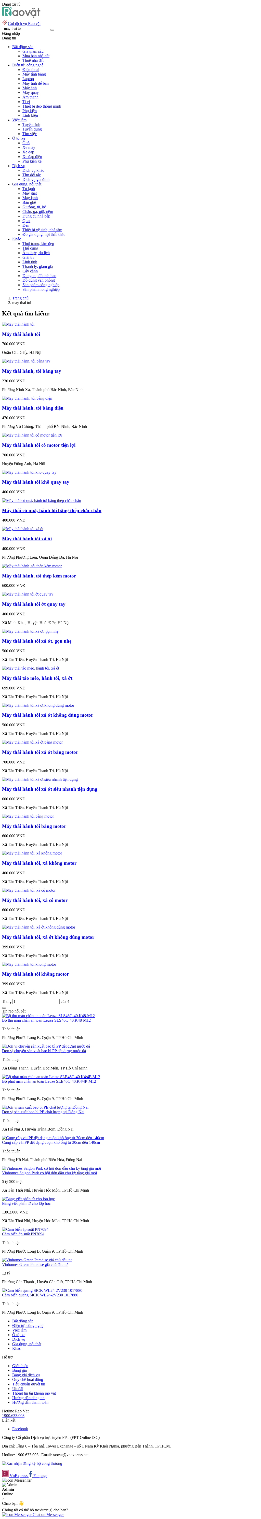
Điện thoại (30, 69)
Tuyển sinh (31, 124)
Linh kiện (30, 115)
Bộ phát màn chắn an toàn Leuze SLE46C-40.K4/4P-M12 (49, 1081)
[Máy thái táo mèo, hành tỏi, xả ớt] (30, 668)
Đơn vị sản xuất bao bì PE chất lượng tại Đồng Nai (43, 1112)
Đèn (25, 225)
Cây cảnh (30, 271)
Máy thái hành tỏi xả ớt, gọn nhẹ (36, 641)
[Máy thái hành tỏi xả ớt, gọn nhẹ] (30, 631)
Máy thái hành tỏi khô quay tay (35, 482)
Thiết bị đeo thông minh (41, 106)
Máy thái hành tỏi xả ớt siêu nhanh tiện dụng (49, 789)
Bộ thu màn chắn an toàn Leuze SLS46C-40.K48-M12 (46, 1020)
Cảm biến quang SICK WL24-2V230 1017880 (40, 1295)
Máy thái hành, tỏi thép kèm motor (39, 575)
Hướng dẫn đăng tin (28, 1398)
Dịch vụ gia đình (35, 179)
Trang (7, 1001)
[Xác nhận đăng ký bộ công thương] (32, 1463)
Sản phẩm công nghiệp (40, 285)
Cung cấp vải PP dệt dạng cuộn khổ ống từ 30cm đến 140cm (51, 1142)
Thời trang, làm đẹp (38, 243)
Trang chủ (20, 298)
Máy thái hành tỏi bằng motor (34, 826)
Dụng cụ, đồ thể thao (39, 275)
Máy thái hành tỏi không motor (35, 974)
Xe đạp (28, 152)
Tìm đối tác (31, 175)
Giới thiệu (20, 1366)
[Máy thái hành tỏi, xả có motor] (29, 890)
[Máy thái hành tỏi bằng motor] (28, 816)
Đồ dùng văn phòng (38, 280)
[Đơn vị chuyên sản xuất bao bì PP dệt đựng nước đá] (46, 1046)
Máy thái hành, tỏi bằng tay (31, 371)
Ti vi (26, 101)
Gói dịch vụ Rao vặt (24, 23)
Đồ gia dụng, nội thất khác (43, 234)
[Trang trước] (4, 1008)
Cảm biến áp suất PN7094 (23, 1234)
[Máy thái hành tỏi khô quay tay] (29, 472)
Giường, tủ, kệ (34, 207)
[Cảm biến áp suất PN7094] (25, 1229)
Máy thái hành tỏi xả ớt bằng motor (40, 752)
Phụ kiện (29, 111)
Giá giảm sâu (33, 51)
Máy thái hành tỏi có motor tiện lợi (38, 445)
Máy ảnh (29, 88)
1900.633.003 (13, 1415)
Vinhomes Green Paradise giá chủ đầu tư (35, 1264)
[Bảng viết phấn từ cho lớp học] (28, 1199)
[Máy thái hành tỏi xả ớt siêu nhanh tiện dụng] (40, 779)
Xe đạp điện (32, 156)
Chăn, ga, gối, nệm (37, 211)
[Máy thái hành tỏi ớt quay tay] (27, 594)
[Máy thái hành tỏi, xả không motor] (32, 853)
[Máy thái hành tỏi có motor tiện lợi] (32, 435)
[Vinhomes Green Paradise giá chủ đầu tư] (37, 1260)
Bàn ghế (29, 202)
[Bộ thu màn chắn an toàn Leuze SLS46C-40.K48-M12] (48, 1016)
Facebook (20, 1429)
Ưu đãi (17, 1388)
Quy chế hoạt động (27, 1379)
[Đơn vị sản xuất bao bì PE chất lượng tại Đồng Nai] (45, 1107)
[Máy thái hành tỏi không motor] (29, 964)
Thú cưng (30, 248)
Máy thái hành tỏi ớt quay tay (34, 604)
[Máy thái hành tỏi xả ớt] (22, 529)
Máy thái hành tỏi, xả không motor (39, 863)
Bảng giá (19, 1370)
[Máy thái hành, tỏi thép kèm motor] (32, 566)
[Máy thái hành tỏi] (18, 324)
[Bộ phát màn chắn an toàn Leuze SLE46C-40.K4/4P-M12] (51, 1077)
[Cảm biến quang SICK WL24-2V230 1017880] (42, 1290)
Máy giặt (29, 193)
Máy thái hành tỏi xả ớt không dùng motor (47, 715)
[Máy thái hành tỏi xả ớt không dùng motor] (38, 705)
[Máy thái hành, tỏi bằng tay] (26, 361)
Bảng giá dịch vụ (26, 1375)
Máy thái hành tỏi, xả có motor (35, 900)
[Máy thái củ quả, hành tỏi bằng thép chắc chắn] (41, 500)
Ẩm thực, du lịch (36, 253)
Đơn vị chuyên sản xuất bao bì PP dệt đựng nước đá (44, 1051)
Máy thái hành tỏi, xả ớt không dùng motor (48, 937)
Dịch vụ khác (33, 170)
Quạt (26, 221)
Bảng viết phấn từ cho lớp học (26, 1203)
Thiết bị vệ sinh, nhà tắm (42, 230)
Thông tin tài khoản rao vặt (34, 1393)
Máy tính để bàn (35, 83)
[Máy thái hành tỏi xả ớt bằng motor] (32, 742)
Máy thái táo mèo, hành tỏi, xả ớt (37, 678)
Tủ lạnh (28, 188)
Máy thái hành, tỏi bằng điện (32, 408)
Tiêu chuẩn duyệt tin (28, 1384)
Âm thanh (30, 97)
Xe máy (28, 147)
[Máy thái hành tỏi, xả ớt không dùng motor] (38, 927)
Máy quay (30, 92)
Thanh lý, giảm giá (37, 266)
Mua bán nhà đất (35, 56)
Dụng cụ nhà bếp (36, 216)
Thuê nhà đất (33, 60)
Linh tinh (29, 262)
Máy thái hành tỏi (21, 334)
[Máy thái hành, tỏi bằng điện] (27, 398)
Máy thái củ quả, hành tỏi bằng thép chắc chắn (51, 510)
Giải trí (28, 257)
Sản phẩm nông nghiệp (41, 289)
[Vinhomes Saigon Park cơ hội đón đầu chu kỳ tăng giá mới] (51, 1168)
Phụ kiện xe (32, 161)
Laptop (28, 79)
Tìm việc (29, 134)
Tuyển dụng (32, 129)
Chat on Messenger (48, 1514)
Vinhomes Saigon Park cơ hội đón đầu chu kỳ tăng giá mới (49, 1173)
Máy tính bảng (34, 74)
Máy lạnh (30, 198)
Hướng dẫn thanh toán (30, 1402)
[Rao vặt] (21, 17)
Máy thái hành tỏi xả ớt (27, 538)
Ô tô (26, 143)
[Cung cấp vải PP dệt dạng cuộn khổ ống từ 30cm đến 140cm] (53, 1138)
